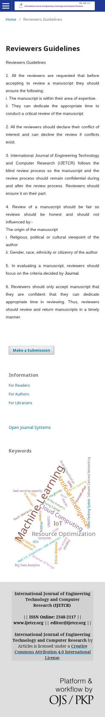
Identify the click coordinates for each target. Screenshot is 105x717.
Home (11, 19)
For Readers (19, 385)
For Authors (19, 394)
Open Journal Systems (30, 427)
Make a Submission (31, 350)
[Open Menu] (6, 6)
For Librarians (20, 402)
